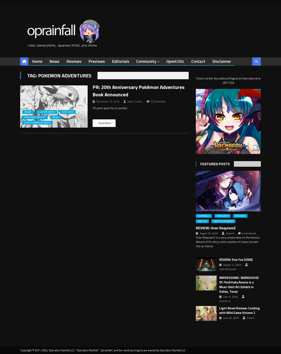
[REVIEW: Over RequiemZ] (228, 191)
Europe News (46, 112)
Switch (202, 221)
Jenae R (230, 233)
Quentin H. (225, 301)
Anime (27, 112)
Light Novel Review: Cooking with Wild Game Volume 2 (239, 310)
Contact (198, 61)
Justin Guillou (135, 101)
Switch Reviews (223, 221)
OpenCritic (175, 61)
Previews (96, 61)
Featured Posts (215, 164)
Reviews (73, 61)
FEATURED (68, 112)
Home (37, 61)
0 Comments (157, 101)
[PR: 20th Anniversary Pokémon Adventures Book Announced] (54, 106)
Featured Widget (35, 117)
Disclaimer (221, 61)
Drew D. (251, 318)
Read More (104, 123)
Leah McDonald (227, 269)
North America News (37, 123)
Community (146, 61)
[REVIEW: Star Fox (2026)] (206, 264)
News (54, 61)
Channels (204, 216)
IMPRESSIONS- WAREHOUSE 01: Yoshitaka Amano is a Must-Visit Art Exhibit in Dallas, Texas (239, 285)
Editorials (120, 61)
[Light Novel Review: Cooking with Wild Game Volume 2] (206, 313)
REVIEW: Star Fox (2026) (236, 259)
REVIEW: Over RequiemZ (216, 228)
